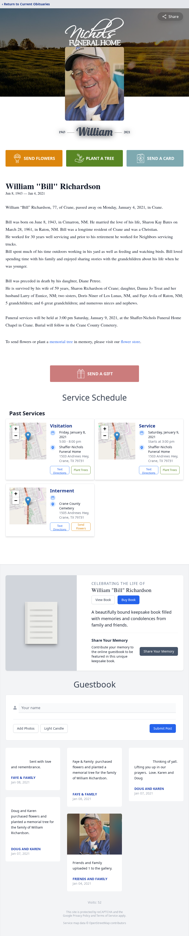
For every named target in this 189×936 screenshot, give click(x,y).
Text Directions (59, 470)
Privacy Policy (81, 916)
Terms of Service (107, 916)
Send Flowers (81, 526)
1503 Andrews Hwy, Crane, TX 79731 (74, 458)
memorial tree (61, 341)
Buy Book (128, 600)
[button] (28, 436)
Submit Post (163, 728)
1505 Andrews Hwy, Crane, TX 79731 (74, 515)
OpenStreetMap (99, 923)
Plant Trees (81, 470)
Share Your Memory (159, 651)
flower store (130, 341)
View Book (103, 600)
